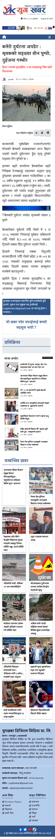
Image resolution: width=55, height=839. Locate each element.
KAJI (49, 833)
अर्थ (33, 817)
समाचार (35, 802)
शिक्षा (34, 813)
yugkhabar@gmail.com (21, 783)
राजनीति (36, 806)
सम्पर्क (8, 806)
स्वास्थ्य (35, 821)
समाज (35, 809)
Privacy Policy (13, 802)
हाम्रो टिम (9, 813)
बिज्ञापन (8, 809)
